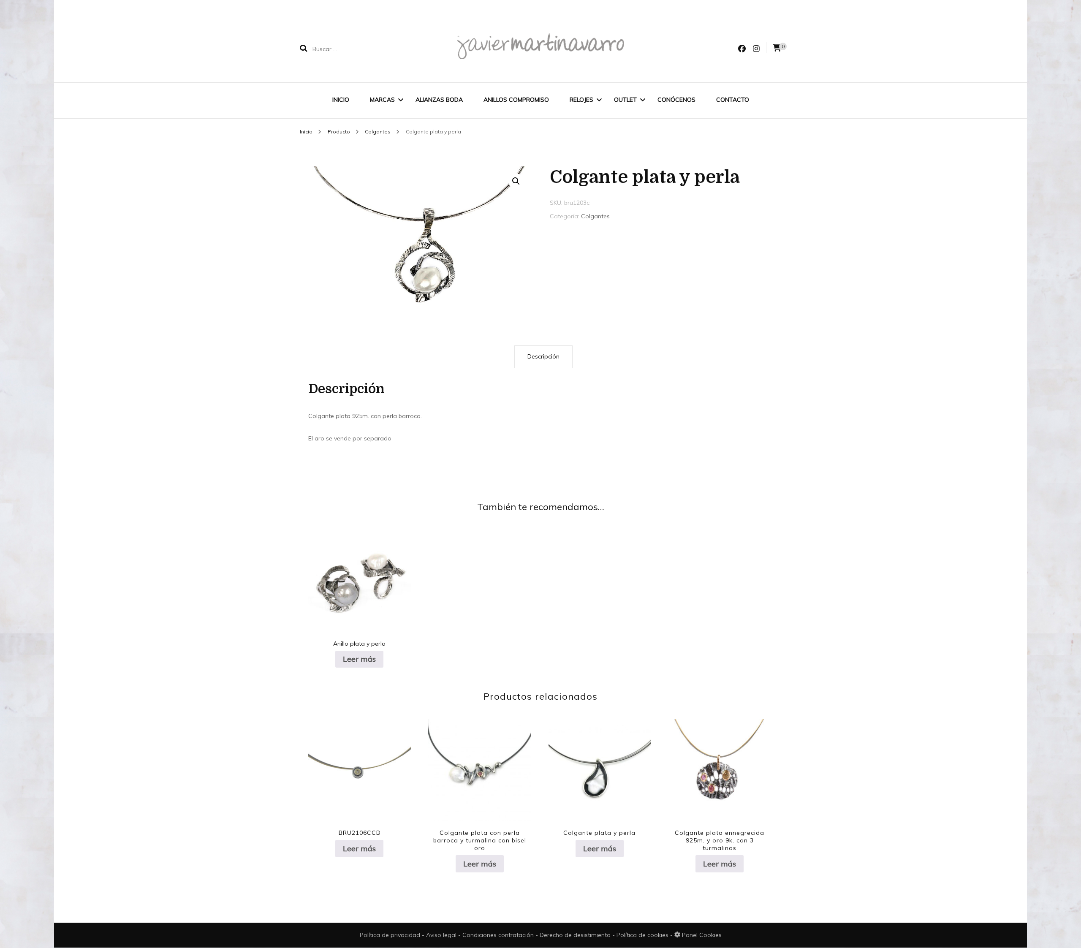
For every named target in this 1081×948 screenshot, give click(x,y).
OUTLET (625, 99)
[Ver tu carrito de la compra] (777, 48)
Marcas (382, 99)
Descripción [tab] (543, 356)
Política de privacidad (390, 935)
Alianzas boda (439, 99)
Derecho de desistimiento (576, 935)
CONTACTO (732, 99)
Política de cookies (643, 935)
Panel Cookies (701, 935)
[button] (516, 181)
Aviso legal (442, 935)
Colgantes (595, 216)
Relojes (581, 99)
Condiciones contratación (498, 935)
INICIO (340, 99)
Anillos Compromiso (516, 99)
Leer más (359, 659)
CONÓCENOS (676, 99)
